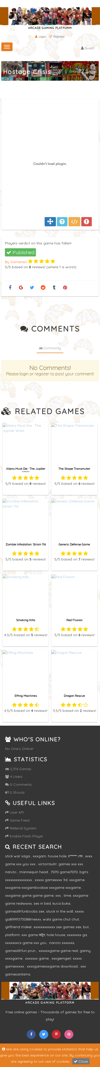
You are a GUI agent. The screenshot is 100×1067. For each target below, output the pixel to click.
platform (12, 935)
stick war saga (18, 856)
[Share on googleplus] (20, 287)
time (67, 895)
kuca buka (61, 903)
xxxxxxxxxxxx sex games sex (57, 927)
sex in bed (42, 903)
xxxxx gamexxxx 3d (51, 880)
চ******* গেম (75, 856)
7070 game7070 (64, 872)
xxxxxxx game (37, 958)
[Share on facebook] (9, 287)
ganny (85, 950)
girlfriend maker (18, 927)
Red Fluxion (74, 620)
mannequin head (34, 872)
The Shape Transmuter (74, 468)
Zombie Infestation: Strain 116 (26, 544)
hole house (56, 935)
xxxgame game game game (29, 895)
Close (82, 1061)
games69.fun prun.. (21, 950)
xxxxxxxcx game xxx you (26, 942)
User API (16, 812)
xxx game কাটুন (33, 935)
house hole (57, 856)
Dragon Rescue (74, 696)
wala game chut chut (61, 919)
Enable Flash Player (26, 836)
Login (42, 36)
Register (59, 36)
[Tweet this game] (31, 287)
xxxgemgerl (61, 958)
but (86, 927)
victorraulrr (47, 864)
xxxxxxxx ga (77, 935)
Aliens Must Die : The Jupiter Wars (25, 470)
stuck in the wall (59, 911)
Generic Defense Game (74, 544)
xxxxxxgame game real (58, 950)
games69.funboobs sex (24, 911)
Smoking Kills (25, 620)
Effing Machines (26, 696)
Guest (89, 48)
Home (76, 71)
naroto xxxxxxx (61, 942)
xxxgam (39, 856)
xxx (58, 895)
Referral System (22, 828)
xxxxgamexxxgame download (53, 966)
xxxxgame (14, 958)
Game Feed (19, 820)
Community (52, 348)
